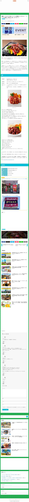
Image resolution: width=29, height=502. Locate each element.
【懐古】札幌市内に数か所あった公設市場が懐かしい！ (9, 479)
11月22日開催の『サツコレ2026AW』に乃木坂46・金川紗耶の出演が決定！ (11, 477)
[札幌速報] (14, 1)
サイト (3, 404)
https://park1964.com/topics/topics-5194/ (8, 159)
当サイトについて (17, 499)
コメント (3, 388)
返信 (3, 343)
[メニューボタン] (1, 1)
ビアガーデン (3, 229)
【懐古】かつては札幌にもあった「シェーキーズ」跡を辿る (10, 195)
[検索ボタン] (28, 1)
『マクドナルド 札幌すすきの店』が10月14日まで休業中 (9, 474)
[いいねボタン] (2, 212)
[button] (3, 23)
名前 (2, 398)
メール (3, 401)
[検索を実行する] (27, 416)
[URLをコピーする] (25, 23)
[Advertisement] (14, 7)
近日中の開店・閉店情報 (4, 476)
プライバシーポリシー (12, 499)
